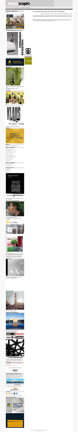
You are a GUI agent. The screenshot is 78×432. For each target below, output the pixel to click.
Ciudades (34, 19)
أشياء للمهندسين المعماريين (11, 151)
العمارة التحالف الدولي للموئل (12, 155)
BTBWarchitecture (10, 150)
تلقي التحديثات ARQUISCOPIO (11, 365)
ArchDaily (8, 168)
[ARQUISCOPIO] (39, 3)
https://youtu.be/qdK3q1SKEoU (12, 145)
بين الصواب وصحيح (10, 154)
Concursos (38, 19)
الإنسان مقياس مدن (10, 163)
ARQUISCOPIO (39, 430)
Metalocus (8, 169)
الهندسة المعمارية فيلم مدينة (11, 149)
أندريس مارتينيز (9, 148)
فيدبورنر (13, 371)
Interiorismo (45, 20)
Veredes (8, 161)
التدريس (53, 20)
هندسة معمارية (44, 19)
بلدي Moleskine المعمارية (11, 156)
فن (41, 19)
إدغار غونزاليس (9, 153)
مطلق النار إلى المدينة (10, 152)
